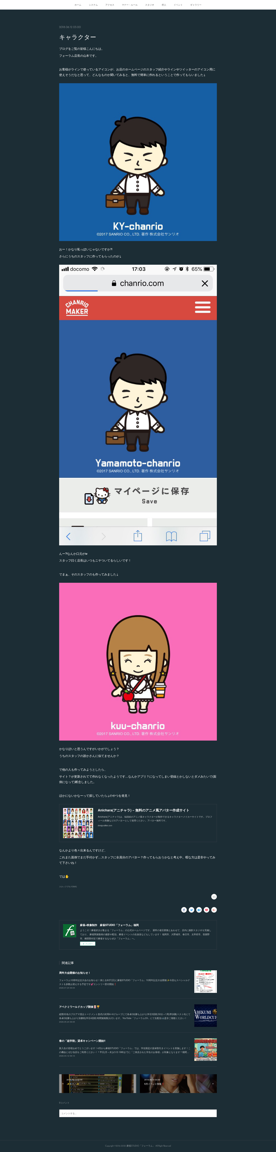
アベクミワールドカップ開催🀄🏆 (79, 1006)
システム (93, 4)
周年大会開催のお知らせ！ (75, 972)
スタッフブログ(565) (68, 886)
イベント (178, 4)
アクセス (109, 4)
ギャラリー (195, 4)
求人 (164, 4)
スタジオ (149, 4)
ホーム (78, 4)
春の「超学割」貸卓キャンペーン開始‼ (82, 1040)
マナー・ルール (130, 4)
